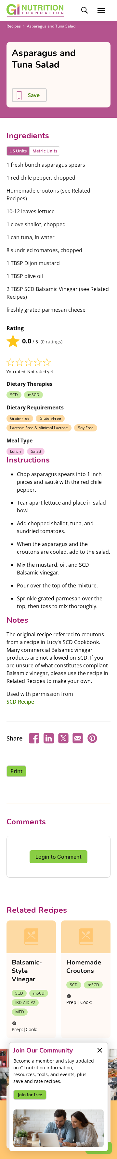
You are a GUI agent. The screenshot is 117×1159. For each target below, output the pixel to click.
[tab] (18, 151)
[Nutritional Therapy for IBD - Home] (35, 10)
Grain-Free (20, 418)
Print (16, 771)
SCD (14, 394)
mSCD (33, 394)
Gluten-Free (50, 418)
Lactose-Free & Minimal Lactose (39, 427)
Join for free (30, 1095)
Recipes (13, 26)
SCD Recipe (20, 701)
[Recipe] (31, 936)
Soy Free (86, 427)
